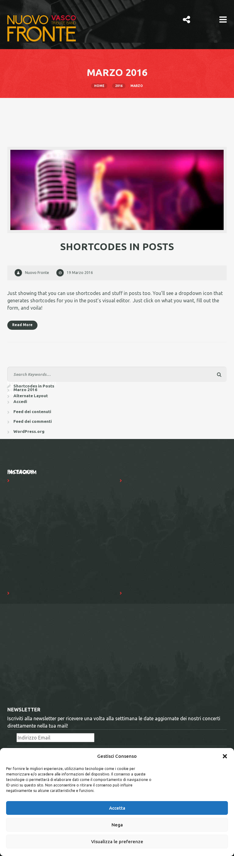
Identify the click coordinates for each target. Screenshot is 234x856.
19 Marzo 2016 (80, 273)
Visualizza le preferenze (117, 841)
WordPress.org (28, 431)
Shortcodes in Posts (117, 246)
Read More (22, 325)
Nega (117, 824)
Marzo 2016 (25, 389)
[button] (225, 756)
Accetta (117, 808)
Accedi (20, 401)
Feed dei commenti (32, 421)
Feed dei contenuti (32, 411)
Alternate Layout (30, 395)
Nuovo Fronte (37, 273)
